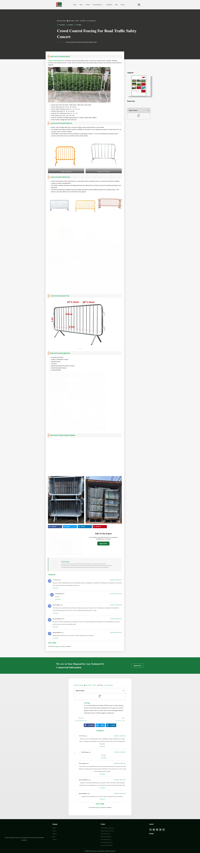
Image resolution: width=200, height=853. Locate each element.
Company (54, 824)
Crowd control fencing (55, 60)
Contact (123, 4)
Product (88, 4)
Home (74, 4)
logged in (57, 646)
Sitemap (151, 833)
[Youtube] (153, 829)
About (81, 4)
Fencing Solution (97, 4)
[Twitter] (160, 829)
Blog (116, 4)
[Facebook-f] (150, 829)
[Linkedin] (157, 829)
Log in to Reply (55, 587)
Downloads (109, 4)
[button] (139, 4)
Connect (151, 824)
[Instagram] (163, 829)
